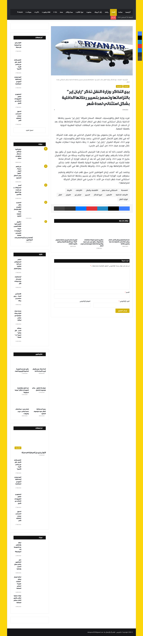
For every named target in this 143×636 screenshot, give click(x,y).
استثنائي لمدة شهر (109, 190)
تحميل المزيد (29, 130)
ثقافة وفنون (46, 12)
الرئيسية (127, 12)
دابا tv (55, 12)
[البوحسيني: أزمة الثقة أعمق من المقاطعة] (34, 84)
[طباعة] (59, 208)
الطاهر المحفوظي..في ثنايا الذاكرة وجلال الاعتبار (17, 264)
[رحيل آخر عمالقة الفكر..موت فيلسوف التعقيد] (38, 402)
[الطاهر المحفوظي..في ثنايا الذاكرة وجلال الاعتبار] (34, 266)
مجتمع (89, 12)
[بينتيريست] (91, 208)
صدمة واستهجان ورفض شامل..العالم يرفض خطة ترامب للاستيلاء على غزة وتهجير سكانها (118, 242)
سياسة (120, 12)
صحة (61, 12)
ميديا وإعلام (69, 12)
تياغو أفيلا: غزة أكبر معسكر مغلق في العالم (18, 154)
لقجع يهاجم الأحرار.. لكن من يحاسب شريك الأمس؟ (17, 64)
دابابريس (119, 632)
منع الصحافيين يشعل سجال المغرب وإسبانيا (17, 564)
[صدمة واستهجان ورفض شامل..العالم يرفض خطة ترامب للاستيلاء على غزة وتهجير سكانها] (117, 231)
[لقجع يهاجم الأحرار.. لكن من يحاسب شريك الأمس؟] (34, 66)
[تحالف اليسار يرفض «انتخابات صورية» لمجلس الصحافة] (34, 584)
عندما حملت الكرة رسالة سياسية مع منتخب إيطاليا (17, 315)
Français (20, 12)
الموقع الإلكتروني (85, 301)
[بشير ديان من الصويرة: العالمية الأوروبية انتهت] (21, 362)
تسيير (87, 194)
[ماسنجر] (81, 208)
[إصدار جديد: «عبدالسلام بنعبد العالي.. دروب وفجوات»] (21, 402)
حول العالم (80, 12)
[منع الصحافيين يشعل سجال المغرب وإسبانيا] (34, 566)
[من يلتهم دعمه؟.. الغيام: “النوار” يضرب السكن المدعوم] (34, 173)
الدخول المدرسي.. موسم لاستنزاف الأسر (18, 116)
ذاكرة (37, 12)
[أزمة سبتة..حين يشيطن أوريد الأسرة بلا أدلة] (38, 362)
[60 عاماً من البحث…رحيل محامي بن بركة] (34, 300)
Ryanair (124, 190)
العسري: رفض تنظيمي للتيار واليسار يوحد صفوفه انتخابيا (17, 209)
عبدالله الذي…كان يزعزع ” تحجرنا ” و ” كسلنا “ (18, 333)
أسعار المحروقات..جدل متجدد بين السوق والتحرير (17, 190)
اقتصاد (113, 12)
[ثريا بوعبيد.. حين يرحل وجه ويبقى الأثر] (34, 283)
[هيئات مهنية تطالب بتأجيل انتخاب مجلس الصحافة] (34, 602)
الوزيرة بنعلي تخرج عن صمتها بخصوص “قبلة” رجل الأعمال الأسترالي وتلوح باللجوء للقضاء (66, 242)
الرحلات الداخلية (121, 194)
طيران (68, 194)
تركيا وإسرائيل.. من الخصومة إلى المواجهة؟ (17, 547)
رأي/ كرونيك (98, 12)
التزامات (78, 190)
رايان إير (77, 194)
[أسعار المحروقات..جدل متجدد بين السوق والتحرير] (34, 192)
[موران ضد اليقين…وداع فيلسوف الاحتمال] (38, 381)
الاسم (127, 292)
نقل (59, 194)
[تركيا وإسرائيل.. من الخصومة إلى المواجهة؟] (34, 549)
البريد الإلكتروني (124, 301)
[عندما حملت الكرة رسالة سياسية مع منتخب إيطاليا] (34, 318)
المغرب (108, 194)
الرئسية (119, 86)
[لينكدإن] (102, 208)
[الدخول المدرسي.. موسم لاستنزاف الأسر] (34, 118)
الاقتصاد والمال (91, 190)
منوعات (29, 12)
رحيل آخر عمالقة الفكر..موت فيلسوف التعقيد (40, 411)
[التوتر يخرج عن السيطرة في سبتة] (34, 49)
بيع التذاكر (97, 194)
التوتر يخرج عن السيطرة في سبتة (17, 45)
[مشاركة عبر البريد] (70, 208)
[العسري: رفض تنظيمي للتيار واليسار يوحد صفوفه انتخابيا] (34, 209)
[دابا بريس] (71, 3)
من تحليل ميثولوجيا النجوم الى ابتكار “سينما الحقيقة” (22, 390)
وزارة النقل (123, 199)
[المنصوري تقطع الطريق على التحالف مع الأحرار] (34, 101)
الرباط (69, 190)
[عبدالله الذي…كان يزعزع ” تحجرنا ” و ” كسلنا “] (34, 335)
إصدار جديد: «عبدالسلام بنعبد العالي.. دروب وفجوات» (22, 411)
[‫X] (113, 208)
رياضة (107, 12)
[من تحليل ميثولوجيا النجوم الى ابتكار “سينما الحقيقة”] (21, 381)
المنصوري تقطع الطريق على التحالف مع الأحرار (17, 99)
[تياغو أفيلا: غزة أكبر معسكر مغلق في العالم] (34, 156)
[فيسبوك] (124, 208)
